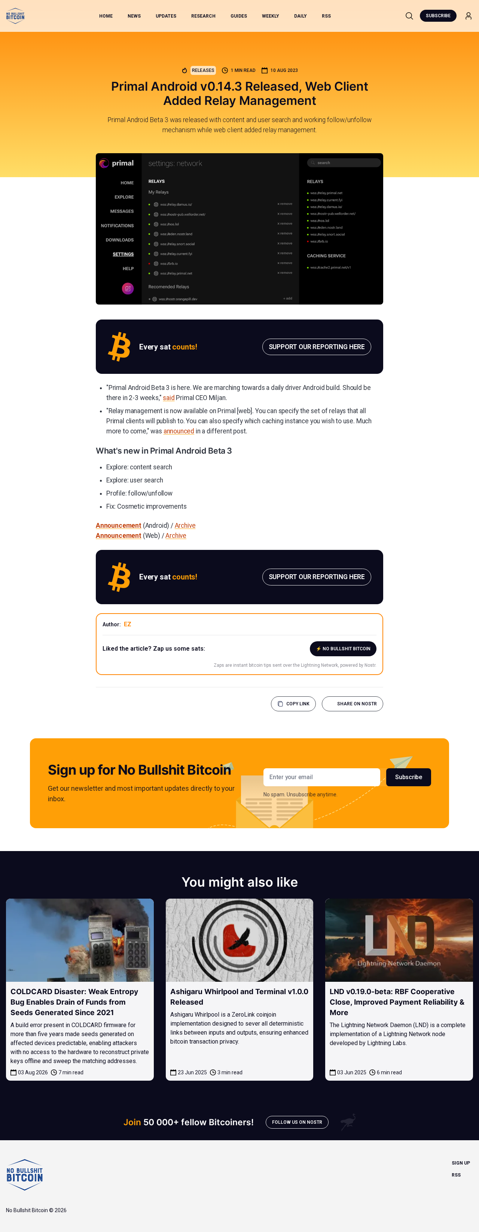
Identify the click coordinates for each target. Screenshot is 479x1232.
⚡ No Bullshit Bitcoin (343, 648)
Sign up (461, 1163)
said (168, 398)
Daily (300, 16)
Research (203, 16)
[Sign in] (468, 16)
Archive (185, 525)
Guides (239, 16)
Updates (166, 16)
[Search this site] (409, 15)
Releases (203, 70)
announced (179, 431)
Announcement (118, 525)
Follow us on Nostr (297, 1122)
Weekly (270, 16)
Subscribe (438, 15)
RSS (326, 16)
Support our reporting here (317, 347)
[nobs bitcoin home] (15, 15)
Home (106, 16)
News (134, 16)
